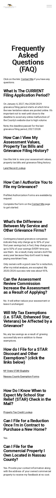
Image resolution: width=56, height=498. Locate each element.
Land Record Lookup (14, 168)
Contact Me (27, 79)
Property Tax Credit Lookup (17, 412)
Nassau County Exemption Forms (21, 376)
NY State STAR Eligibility (16, 370)
